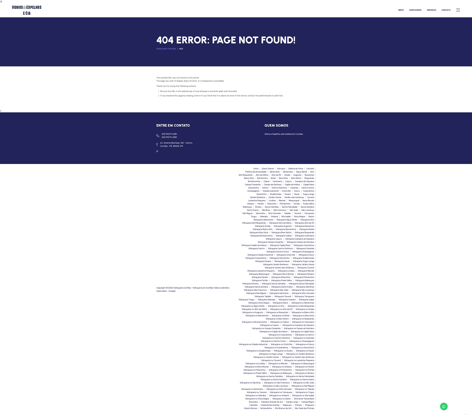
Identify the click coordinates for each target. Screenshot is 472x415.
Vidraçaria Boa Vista (259, 233)
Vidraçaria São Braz (305, 287)
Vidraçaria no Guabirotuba (258, 351)
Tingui (254, 217)
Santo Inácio (252, 210)
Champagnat (253, 191)
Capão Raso (308, 185)
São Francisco (279, 210)
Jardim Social (275, 197)
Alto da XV (276, 175)
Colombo (254, 405)
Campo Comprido (253, 185)
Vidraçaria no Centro (304, 335)
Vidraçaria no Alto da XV (281, 309)
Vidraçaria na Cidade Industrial (253, 344)
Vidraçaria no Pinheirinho (280, 370)
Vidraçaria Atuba (262, 226)
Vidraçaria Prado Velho (281, 281)
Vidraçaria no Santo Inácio (302, 380)
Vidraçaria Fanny (306, 255)
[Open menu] (458, 10)
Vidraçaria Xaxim (280, 303)
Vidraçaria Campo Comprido (270, 242)
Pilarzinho (271, 204)
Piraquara (309, 405)
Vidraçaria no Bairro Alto (303, 312)
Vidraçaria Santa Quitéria (256, 287)
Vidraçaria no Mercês (278, 364)
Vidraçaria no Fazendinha (276, 348)
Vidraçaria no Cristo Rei (281, 344)
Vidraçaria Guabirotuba (303, 258)
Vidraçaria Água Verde (287, 220)
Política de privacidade (255, 172)
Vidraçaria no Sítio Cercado (278, 389)
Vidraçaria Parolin (260, 277)
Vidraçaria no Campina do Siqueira (298, 325)
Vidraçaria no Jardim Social (266, 357)
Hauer (297, 194)
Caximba (294, 188)
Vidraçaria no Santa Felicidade (300, 376)
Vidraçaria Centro (256, 249)
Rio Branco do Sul (283, 408)
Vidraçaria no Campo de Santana (299, 328)
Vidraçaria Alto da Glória (280, 223)
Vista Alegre (299, 217)
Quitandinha (266, 408)
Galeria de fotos (295, 169)
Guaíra (288, 194)
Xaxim (311, 217)
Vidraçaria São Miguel (256, 293)
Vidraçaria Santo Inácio (282, 287)
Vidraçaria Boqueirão (304, 233)
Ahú (312, 172)
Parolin (261, 204)
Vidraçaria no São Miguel (302, 386)
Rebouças (247, 207)
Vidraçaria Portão (260, 281)
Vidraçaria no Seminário (252, 389)
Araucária (253, 402)
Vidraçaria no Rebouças (281, 373)
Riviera (258, 207)
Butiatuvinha (254, 181)
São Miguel (247, 213)
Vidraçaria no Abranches (302, 303)
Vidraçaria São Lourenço (303, 290)
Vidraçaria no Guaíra (283, 351)
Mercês (282, 201)
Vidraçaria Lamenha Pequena (260, 271)
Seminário (260, 213)
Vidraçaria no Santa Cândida (269, 376)
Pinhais (298, 405)
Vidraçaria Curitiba (166, 49)
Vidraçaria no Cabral (279, 322)
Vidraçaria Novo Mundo (283, 274)
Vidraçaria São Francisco (255, 290)
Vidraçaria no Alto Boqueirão (301, 306)
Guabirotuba (275, 194)
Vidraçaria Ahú (307, 220)
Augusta (297, 175)
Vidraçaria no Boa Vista (303, 316)
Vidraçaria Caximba (305, 249)
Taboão (287, 213)
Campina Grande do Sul (272, 402)
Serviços (431, 10)
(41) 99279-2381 (169, 134)
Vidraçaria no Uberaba (255, 396)
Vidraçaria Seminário (278, 293)
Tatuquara (309, 213)
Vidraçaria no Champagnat (301, 341)
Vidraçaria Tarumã (282, 296)
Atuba (287, 175)
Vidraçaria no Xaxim (281, 399)
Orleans (250, 204)
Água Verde (301, 172)
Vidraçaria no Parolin (304, 367)
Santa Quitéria (307, 207)
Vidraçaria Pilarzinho (280, 277)
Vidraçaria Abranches (263, 220)
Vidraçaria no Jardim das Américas (298, 357)
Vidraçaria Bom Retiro (281, 233)
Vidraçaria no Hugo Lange (271, 354)
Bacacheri (309, 175)
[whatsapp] (158, 151)
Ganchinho (262, 194)
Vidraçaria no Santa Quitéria (273, 380)
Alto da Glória (262, 175)
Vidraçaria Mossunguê (259, 274)
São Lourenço (307, 210)
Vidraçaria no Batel (280, 316)
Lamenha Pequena (257, 201)
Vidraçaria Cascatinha (304, 245)
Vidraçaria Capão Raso (280, 245)
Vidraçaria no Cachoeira (303, 322)
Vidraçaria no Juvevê (271, 360)
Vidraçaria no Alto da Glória (254, 309)
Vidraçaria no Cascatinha (280, 335)
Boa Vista (283, 178)
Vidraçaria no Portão (304, 370)
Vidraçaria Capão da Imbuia (253, 245)
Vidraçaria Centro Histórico (280, 249)
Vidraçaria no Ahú (276, 306)
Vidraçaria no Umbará (279, 396)
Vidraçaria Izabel (306, 300)
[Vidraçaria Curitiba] (26, 10)
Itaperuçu (287, 405)
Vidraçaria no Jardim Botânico (300, 354)
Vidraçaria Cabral (284, 236)
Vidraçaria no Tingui (304, 392)
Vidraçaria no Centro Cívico (273, 341)
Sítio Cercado (274, 213)
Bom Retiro (296, 178)
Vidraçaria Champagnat (303, 252)
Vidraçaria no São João (303, 383)
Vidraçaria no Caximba (303, 338)
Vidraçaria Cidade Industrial (260, 255)
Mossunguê (294, 201)
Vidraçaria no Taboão (304, 389)
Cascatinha (253, 188)
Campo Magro (308, 402)
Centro (265, 188)
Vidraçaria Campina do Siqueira (299, 239)
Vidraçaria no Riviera (304, 373)
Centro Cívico (308, 188)
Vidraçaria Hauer (282, 261)
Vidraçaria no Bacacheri (277, 312)
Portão (297, 204)
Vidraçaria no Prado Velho (255, 373)
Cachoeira (277, 181)
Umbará (274, 217)
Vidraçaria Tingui (246, 300)
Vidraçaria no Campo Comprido (266, 328)
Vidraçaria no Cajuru (269, 325)
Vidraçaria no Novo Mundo (257, 367)
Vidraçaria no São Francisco (277, 383)
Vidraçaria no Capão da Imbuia (273, 332)
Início (401, 10)
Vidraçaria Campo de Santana (300, 242)
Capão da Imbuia (292, 185)
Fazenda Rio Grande (270, 405)
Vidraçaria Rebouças (304, 281)
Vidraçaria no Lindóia (255, 364)
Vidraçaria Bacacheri (304, 226)
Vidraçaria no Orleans (282, 367)
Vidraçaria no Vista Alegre (257, 399)
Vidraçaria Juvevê (305, 268)
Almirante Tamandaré (304, 399)
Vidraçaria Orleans (305, 274)
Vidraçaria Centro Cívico (277, 252)
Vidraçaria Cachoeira (304, 236)
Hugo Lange (308, 194)
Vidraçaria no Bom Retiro (277, 319)
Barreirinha (262, 178)
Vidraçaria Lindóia (286, 271)
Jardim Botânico (257, 197)
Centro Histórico (279, 188)
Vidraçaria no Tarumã (256, 392)
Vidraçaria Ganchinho (279, 258)
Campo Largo (292, 402)
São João (294, 210)
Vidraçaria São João (279, 290)
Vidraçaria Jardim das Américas (279, 268)
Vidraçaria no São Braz (250, 383)
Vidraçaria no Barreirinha (256, 316)
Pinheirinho (285, 204)
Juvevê (310, 197)
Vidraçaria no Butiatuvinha (254, 322)
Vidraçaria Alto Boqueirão (254, 223)
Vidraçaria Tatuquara (304, 296)
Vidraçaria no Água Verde (253, 306)
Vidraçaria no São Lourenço (275, 386)
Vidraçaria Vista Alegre (258, 303)
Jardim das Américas (294, 197)
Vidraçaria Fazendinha (255, 258)
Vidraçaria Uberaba (266, 300)
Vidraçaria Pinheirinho (304, 277)
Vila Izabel (286, 217)
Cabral (266, 181)
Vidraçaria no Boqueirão (303, 319)
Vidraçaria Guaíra (263, 261)
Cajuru (288, 181)
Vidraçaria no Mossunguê (302, 364)
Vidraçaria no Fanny (305, 344)
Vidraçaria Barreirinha (286, 229)
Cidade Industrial (271, 191)
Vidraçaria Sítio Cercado (303, 293)
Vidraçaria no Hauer (305, 351)
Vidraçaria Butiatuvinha (261, 236)
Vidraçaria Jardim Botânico (275, 265)
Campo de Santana (272, 185)
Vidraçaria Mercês (306, 271)
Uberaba (264, 217)
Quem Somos (415, 10)
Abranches (275, 172)
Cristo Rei (286, 191)
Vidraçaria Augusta (283, 226)
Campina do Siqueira (304, 181)
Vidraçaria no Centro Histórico (276, 338)
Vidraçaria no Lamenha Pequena (299, 360)
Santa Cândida (272, 207)
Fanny (297, 191)
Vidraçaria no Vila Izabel (303, 396)
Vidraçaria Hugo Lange (303, 261)
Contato (446, 10)
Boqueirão (309, 178)
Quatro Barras (250, 408)
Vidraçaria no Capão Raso (302, 332)
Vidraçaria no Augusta (252, 312)
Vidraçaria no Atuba (305, 309)
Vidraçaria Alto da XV (304, 223)
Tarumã (297, 213)
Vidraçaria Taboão (263, 296)
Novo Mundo (308, 201)
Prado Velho (308, 204)
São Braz (266, 210)
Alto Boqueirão (245, 175)
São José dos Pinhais (304, 408)
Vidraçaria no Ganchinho (302, 348)
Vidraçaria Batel (306, 229)
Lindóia (272, 201)
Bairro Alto (249, 178)
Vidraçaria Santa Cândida (273, 284)
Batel (273, 178)
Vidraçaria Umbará (287, 300)
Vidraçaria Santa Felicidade (301, 284)
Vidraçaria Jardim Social (303, 265)
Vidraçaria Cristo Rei (285, 255)
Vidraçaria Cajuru (274, 239)
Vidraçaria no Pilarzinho (254, 370)
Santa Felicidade (289, 207)
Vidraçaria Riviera (250, 284)
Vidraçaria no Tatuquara (281, 392)
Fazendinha (308, 191)
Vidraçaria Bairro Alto (263, 229)
